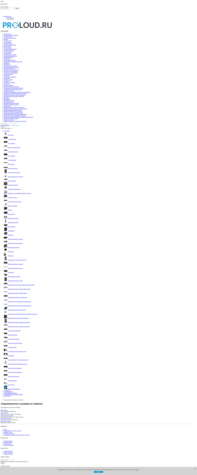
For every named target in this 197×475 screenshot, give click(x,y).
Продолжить (4, 410)
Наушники (6, 63)
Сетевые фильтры (8, 74)
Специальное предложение (11, 35)
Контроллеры (7, 106)
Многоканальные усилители (11, 70)
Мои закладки (7, 443)
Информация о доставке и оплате (12, 430)
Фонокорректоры (8, 57)
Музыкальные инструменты (11, 118)
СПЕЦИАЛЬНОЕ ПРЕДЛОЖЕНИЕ (13, 394)
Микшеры (6, 97)
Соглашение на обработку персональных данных (17, 435)
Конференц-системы (9, 100)
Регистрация (10, 17)
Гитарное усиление (9, 120)
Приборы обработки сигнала (11, 104)
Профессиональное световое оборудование (15, 121)
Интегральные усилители (10, 65)
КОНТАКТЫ (7, 396)
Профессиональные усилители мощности (15, 95)
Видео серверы (8, 47)
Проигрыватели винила (10, 54)
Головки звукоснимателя (10, 56)
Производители (8, 432)
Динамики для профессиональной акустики (15, 93)
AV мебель (6, 83)
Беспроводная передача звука (11, 103)
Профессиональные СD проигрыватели (14, 107)
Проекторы (7, 75)
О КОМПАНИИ (8, 391)
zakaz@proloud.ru (8, 452)
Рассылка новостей (9, 445)
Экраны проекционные (10, 77)
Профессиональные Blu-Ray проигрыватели (15, 108)
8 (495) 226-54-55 (8, 451)
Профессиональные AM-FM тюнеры (13, 113)
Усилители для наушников (11, 71)
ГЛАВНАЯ (7, 390)
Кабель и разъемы (8, 85)
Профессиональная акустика (11, 86)
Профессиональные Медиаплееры (13, 110)
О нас (5, 429)
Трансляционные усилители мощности (14, 96)
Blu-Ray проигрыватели (10, 45)
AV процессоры (8, 40)
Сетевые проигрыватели (10, 49)
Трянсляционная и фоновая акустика (13, 88)
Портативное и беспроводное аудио (13, 61)
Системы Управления (9, 82)
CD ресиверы (7, 53)
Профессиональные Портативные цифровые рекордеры (18, 117)
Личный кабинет (8, 441)
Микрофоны (7, 99)
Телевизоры (7, 78)
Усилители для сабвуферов (11, 72)
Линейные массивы (9, 90)
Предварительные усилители (11, 67)
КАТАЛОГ (6, 131)
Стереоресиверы (8, 43)
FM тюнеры (7, 59)
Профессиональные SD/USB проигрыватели (15, 114)
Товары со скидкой (9, 433)
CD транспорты (8, 52)
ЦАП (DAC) (7, 64)
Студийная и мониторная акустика (13, 89)
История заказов (8, 442)
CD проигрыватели (9, 50)
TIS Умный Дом (8, 36)
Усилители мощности (9, 68)
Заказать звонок (15, 125)
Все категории (7, 34)
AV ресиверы (7, 42)
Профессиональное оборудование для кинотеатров (17, 92)
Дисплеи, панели (8, 79)
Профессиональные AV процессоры (13, 111)
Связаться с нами (8, 454)
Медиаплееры (7, 46)
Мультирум (7, 81)
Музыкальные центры (9, 60)
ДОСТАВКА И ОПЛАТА (10, 393)
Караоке (6, 39)
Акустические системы (10, 38)
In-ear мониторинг (8, 102)
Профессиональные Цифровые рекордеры (15, 115)
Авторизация (10, 19)
